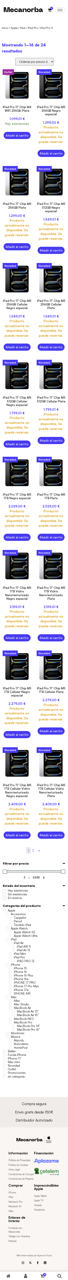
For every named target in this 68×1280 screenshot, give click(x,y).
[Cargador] (10, 917)
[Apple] (4, 910)
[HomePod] (10, 1047)
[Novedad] (4, 1065)
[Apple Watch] (7, 928)
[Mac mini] (4, 1062)
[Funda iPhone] (4, 1054)
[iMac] (10, 1000)
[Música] (7, 1036)
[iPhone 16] (10, 971)
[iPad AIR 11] (13, 946)
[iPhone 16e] (10, 979)
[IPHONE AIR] (10, 993)
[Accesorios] (7, 914)
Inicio (5, 28)
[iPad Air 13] (13, 950)
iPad (22, 28)
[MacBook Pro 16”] (13, 1029)
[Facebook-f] (37, 1262)
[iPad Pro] (10, 957)
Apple (14, 28)
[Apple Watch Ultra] (10, 935)
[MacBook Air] (10, 1007)
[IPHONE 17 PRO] (10, 982)
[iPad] (7, 939)
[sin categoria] (4, 1076)
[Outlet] (4, 1069)
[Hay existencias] (4, 890)
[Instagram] (23, 1262)
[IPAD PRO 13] (13, 961)
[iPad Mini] (10, 953)
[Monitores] (7, 1033)
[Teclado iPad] (10, 924)
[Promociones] (4, 1073)
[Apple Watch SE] (10, 932)
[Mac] (7, 997)
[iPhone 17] (4, 1058)
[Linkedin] (45, 1262)
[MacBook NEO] (10, 1018)
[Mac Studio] (10, 1004)
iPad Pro (33, 28)
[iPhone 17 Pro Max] (10, 986)
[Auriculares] (10, 1044)
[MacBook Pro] (10, 1022)
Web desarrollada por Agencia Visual (34, 1255)
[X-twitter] (30, 1262)
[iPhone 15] (10, 968)
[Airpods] (10, 1040)
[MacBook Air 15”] (13, 1015)
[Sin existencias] (4, 894)
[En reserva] (4, 897)
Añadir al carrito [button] (17, 135)
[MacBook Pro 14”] (13, 1026)
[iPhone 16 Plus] (10, 975)
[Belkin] (4, 1051)
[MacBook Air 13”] (13, 1011)
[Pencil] (10, 921)
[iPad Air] (10, 943)
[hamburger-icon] (60, 10)
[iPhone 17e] (10, 990)
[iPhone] (7, 964)
